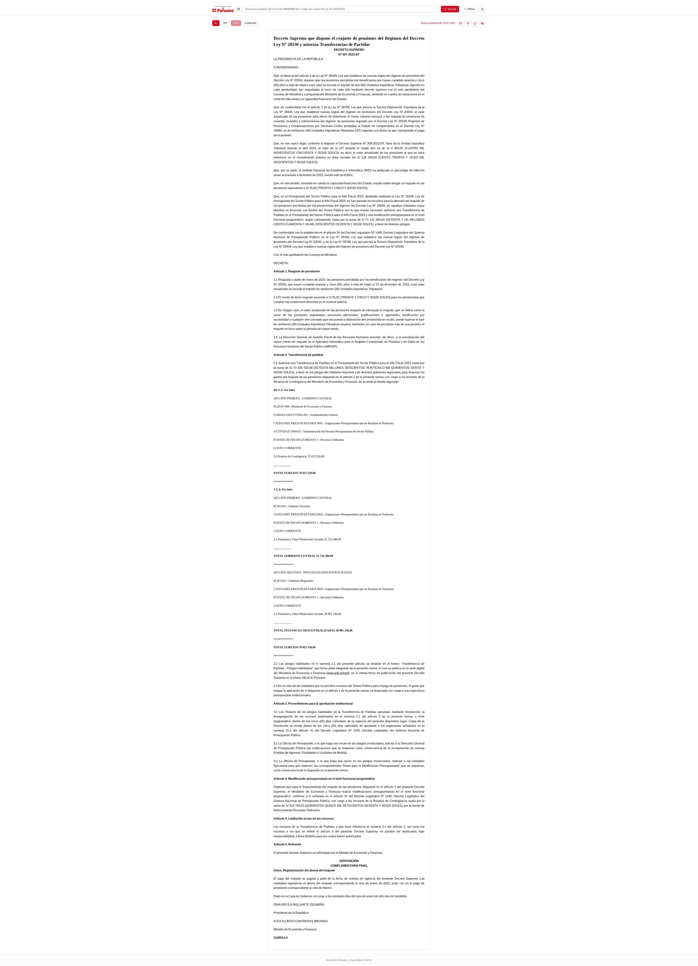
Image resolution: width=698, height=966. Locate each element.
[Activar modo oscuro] (482, 9)
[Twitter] (460, 23)
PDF (225, 23)
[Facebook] (468, 23)
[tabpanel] (349, 489)
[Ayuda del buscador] (238, 9)
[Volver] (216, 23)
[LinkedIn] (482, 23)
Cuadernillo (250, 23)
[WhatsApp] (475, 23)
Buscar (452, 9)
